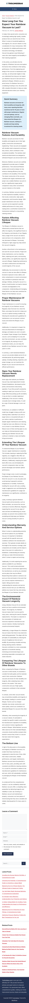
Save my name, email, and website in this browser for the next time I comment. (14, 847)
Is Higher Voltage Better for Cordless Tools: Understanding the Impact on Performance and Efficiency (14, 904)
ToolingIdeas (16, 998)
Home (3, 15)
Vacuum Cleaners (10, 15)
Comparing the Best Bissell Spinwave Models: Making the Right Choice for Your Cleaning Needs (14, 949)
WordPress (14, 1000)
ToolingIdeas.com (7, 980)
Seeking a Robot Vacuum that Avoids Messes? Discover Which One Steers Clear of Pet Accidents (14, 964)
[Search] (24, 863)
